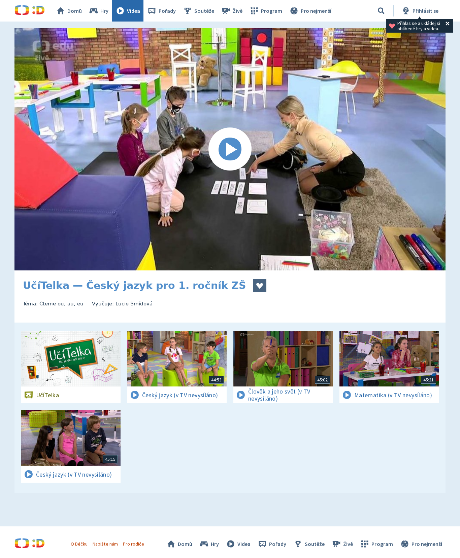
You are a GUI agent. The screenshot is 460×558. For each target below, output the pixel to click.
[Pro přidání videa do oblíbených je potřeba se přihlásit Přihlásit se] (259, 285)
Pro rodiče (133, 544)
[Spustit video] (230, 149)
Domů (74, 10)
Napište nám (105, 544)
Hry (104, 10)
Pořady (167, 10)
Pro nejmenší (316, 10)
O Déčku (79, 544)
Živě (237, 10)
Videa (133, 10)
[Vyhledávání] (381, 11)
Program (271, 10)
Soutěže (204, 10)
